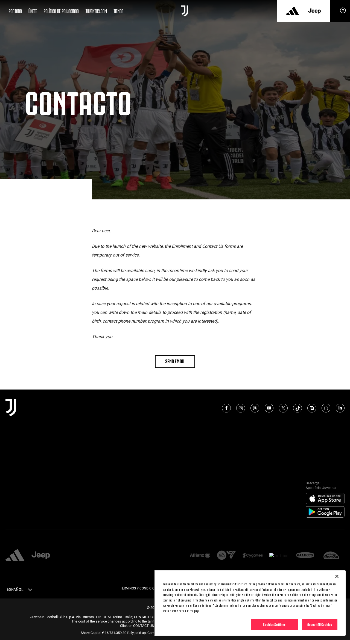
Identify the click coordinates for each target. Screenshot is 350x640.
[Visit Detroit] (279, 555)
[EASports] (226, 556)
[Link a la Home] (184, 11)
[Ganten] (331, 555)
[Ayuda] (343, 12)
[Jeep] (314, 10)
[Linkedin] (340, 408)
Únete (32, 10)
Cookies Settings (274, 624)
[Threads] (254, 408)
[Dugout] (311, 408)
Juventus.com (96, 10)
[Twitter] (283, 408)
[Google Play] (325, 512)
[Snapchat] (326, 408)
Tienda (118, 10)
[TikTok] (297, 408)
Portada (15, 10)
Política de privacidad (61, 10)
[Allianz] (200, 555)
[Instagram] (240, 408)
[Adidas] (292, 10)
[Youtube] (269, 408)
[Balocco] (305, 555)
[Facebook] (226, 408)
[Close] (337, 576)
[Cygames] (253, 555)
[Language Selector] (30, 590)
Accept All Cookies (319, 624)
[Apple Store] (325, 499)
